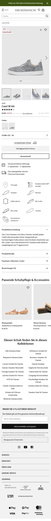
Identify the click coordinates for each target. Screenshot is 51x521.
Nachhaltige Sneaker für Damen (38, 380)
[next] (46, 58)
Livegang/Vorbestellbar (38, 375)
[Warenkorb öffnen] (43, 10)
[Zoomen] (41, 30)
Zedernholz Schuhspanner (12, 325)
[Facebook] (32, 447)
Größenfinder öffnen (22, 143)
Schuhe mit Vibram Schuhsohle (12, 393)
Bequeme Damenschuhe (13, 357)
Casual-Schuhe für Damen (12, 364)
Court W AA (5, 23)
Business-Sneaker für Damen (38, 358)
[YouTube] (25, 447)
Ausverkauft (25, 156)
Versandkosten (27, 113)
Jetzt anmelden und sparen (25, 426)
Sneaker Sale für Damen (38, 392)
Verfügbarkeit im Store (25, 148)
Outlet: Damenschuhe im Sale (13, 387)
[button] (25, 109)
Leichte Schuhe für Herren (12, 375)
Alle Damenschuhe (12, 351)
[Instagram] (19, 447)
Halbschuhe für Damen (38, 371)
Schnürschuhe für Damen (38, 386)
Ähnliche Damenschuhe (12, 399)
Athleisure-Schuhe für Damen (38, 352)
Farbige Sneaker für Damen (13, 371)
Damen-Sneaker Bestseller (13, 368)
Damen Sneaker (38, 364)
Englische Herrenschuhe (38, 368)
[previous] (5, 58)
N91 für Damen (13, 379)
